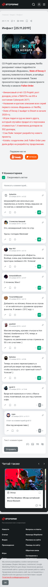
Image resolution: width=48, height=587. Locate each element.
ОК (5, 582)
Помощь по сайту (33, 545)
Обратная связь (32, 550)
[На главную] (10, 4)
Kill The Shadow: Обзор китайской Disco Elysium (23, 499)
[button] (5, 212)
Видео (12, 15)
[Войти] (39, 4)
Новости (5, 529)
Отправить (11, 449)
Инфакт (19, 15)
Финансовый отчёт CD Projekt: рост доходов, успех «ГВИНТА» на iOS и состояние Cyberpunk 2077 (20, 96)
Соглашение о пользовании (32, 557)
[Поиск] (33, 4)
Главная (5, 15)
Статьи (5, 535)
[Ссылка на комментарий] (42, 195)
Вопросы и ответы (33, 529)
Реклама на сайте (33, 540)
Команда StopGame (34, 535)
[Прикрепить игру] (27, 444)
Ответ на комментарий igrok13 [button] (18, 421)
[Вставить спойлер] (42, 444)
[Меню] (44, 4)
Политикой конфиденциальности (15, 577)
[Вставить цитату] (37, 444)
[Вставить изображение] (32, 444)
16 (40, 505)
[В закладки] (27, 21)
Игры (4, 553)
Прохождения (8, 545)
